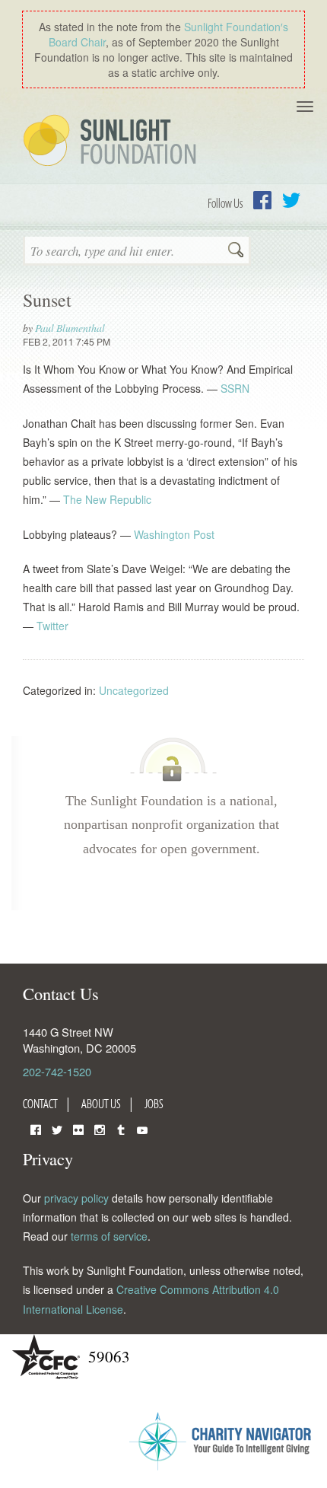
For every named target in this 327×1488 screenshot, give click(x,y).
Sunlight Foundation (112, 141)
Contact (40, 1103)
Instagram (99, 1128)
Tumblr (121, 1128)
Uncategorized (134, 690)
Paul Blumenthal (70, 327)
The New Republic (107, 499)
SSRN (235, 388)
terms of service (109, 1236)
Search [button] (235, 251)
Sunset (47, 300)
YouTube (142, 1128)
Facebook (262, 200)
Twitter (291, 200)
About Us (101, 1103)
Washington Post (174, 534)
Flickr (78, 1128)
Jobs (154, 1103)
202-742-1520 (57, 1071)
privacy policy (76, 1198)
